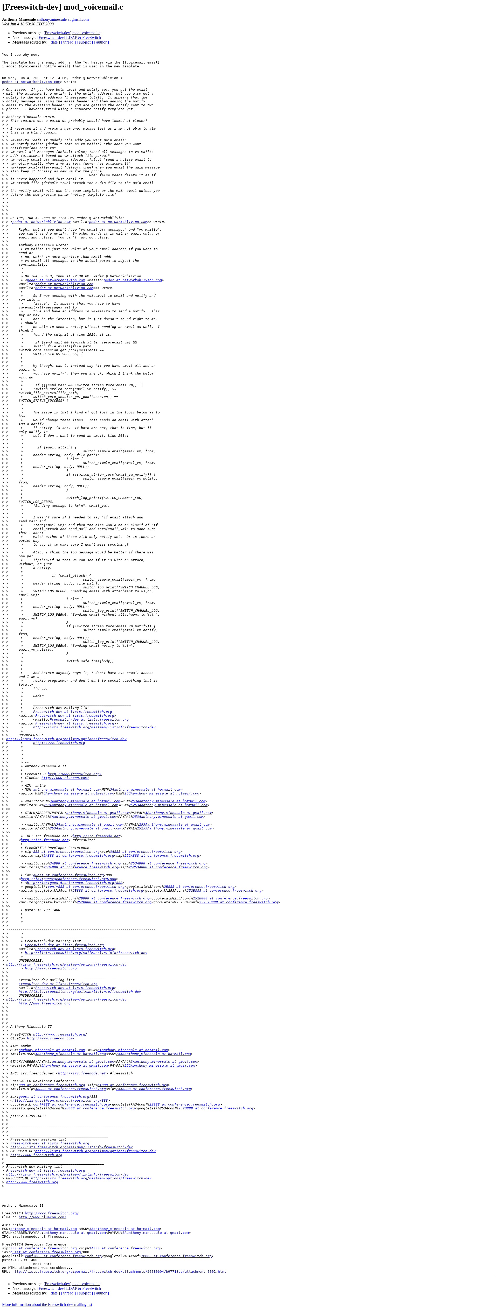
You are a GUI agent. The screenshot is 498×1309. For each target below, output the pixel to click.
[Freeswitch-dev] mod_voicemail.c (72, 33)
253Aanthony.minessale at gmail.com (168, 817)
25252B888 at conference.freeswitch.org (238, 902)
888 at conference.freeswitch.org (66, 852)
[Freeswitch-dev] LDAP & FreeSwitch (69, 37)
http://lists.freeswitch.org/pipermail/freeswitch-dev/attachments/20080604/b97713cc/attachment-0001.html (119, 1271)
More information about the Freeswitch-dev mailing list (47, 1304)
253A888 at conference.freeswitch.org (162, 855)
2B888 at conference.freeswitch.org (199, 887)
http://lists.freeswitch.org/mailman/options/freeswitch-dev (66, 739)
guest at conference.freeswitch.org (68, 875)
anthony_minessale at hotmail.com (66, 789)
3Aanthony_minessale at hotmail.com (145, 789)
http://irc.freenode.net (96, 836)
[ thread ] (68, 42)
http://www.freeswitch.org (59, 743)
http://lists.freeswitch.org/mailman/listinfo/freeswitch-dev (94, 727)
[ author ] (101, 42)
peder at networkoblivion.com (31, 82)
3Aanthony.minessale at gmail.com (178, 813)
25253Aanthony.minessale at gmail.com (174, 828)
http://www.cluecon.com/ (65, 778)
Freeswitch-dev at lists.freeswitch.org (72, 712)
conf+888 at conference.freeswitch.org (86, 887)
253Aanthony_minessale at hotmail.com (162, 793)
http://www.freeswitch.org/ (75, 774)
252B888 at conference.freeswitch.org (224, 890)
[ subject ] (85, 42)
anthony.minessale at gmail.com (63, 19)
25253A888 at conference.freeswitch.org (168, 867)
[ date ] (54, 42)
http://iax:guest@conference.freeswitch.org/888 (68, 879)
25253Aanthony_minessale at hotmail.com (168, 805)
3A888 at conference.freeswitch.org (145, 852)
